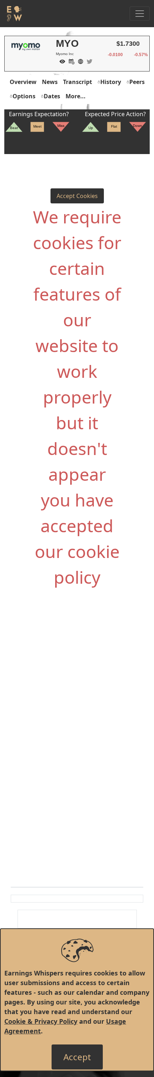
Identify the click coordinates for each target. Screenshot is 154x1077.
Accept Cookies (77, 196)
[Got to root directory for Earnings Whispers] (13, 13)
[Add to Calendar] (69, 60)
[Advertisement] (77, 672)
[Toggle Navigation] (140, 13)
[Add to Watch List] (60, 60)
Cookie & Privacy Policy (40, 1021)
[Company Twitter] (87, 60)
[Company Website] (78, 60)
